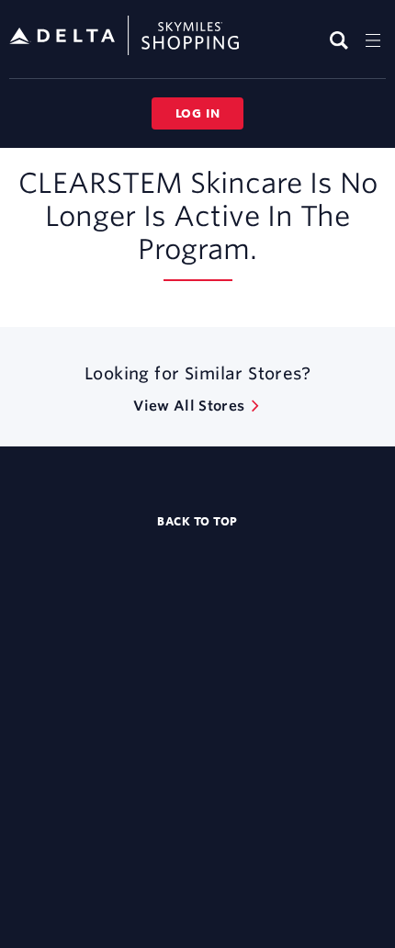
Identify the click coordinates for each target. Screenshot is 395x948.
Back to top (197, 521)
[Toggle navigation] (373, 40)
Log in (197, 113)
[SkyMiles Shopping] (124, 36)
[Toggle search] (341, 40)
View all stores (188, 405)
